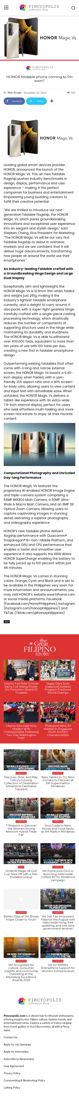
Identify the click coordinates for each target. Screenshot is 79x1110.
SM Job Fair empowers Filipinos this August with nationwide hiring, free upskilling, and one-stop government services (58, 922)
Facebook (54, 599)
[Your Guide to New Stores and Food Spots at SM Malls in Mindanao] (57, 808)
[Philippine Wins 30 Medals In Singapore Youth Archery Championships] (57, 712)
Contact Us (10, 1037)
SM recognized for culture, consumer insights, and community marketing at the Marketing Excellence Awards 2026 (21, 972)
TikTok (8, 613)
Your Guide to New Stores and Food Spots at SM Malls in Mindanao (58, 828)
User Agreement (14, 1066)
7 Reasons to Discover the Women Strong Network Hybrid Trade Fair (21, 830)
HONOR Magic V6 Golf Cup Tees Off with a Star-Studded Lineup (21, 874)
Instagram (66, 603)
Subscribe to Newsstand (19, 1059)
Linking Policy (12, 1087)
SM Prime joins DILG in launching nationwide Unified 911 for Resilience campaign (58, 875)
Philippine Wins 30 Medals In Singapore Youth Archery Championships (58, 730)
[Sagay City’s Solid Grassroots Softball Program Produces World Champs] (57, 670)
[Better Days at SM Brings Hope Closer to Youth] (21, 899)
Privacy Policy (12, 1073)
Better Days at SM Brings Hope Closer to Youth (21, 918)
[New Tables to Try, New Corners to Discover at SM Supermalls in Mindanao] (57, 759)
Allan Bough (14, 92)
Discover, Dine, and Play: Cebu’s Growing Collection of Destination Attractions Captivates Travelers (21, 783)
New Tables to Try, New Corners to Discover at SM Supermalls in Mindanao (58, 781)
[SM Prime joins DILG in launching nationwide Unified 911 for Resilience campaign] (57, 853)
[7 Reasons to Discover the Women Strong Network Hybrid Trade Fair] (21, 808)
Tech (7, 621)
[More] (52, 101)
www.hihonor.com (61, 594)
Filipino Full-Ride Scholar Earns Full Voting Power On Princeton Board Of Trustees (21, 688)
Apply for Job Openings (17, 1044)
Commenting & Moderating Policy (24, 1080)
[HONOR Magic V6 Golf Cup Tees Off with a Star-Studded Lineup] (21, 853)
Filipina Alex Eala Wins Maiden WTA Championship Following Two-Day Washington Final (21, 732)
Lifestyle (21, 773)
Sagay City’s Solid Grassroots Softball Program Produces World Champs (58, 688)
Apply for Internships (16, 1051)
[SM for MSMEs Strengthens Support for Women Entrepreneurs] (57, 947)
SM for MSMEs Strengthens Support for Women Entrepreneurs (58, 968)
